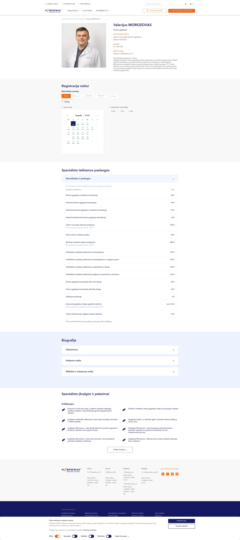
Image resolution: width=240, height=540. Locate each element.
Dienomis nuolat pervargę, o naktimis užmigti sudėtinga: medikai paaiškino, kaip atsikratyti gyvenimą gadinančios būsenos (90, 411)
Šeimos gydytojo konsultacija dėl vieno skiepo (84, 282)
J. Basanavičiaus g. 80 (150, 472)
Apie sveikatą (85, 4)
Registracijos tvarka (91, 513)
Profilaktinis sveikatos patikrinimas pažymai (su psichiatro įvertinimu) (92, 274)
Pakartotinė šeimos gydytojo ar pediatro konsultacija (86, 210)
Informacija (102, 11)
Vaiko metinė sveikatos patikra (78, 235)
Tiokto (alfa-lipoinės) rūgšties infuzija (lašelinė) (84, 314)
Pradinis (64, 19)
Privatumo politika (137, 513)
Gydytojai (87, 11)
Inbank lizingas (113, 515)
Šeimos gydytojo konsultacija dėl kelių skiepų (83, 289)
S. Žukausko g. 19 (95, 472)
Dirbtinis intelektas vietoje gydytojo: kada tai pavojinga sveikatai (153, 409)
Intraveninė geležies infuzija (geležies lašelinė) (85, 305)
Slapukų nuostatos (138, 515)
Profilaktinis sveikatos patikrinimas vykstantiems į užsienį (88, 267)
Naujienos (158, 515)
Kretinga (112, 96)
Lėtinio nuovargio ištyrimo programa (80, 226)
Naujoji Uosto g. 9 (131, 484)
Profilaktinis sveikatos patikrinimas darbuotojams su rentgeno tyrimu (92, 260)
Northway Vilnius (67, 515)
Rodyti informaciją (121, 536)
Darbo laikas (52, 4)
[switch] (74, 536)
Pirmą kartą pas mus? (92, 515)
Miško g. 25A (111, 472)
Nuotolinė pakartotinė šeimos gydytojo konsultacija (86, 217)
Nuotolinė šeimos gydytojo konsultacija (81, 203)
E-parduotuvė (69, 4)
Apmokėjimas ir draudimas (117, 513)
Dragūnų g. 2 (129, 472)
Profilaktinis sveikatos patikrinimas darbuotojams (85, 252)
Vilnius (66, 96)
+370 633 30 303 (156, 11)
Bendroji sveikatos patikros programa (80, 243)
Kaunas (76, 96)
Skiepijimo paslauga (74, 297)
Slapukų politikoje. (90, 530)
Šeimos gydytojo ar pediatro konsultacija (82, 195)
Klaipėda (88, 96)
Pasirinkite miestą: (70, 91)
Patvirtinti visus (181, 521)
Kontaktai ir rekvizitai (68, 513)
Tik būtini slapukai (182, 526)
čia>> (110, 321)
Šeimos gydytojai (80, 19)
